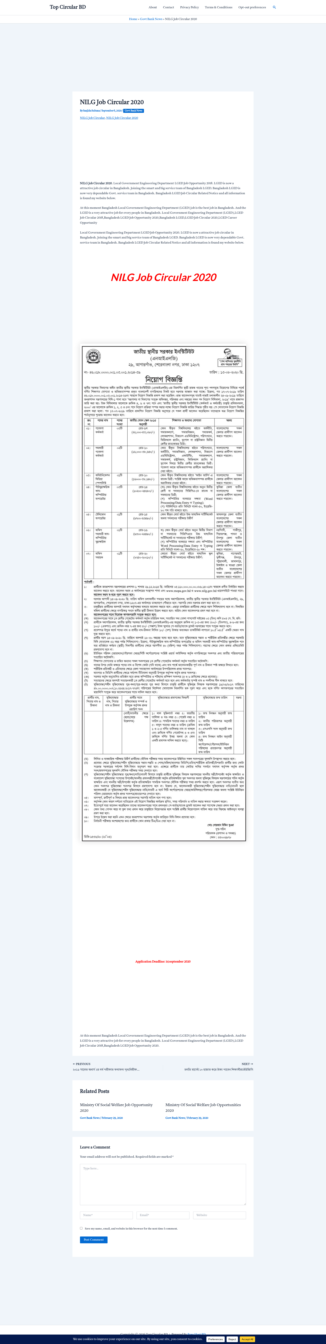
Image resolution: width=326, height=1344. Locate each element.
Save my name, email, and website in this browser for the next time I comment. (131, 1228)
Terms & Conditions (218, 7)
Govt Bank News (151, 19)
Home (133, 19)
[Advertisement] (163, 63)
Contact (168, 7)
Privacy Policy (189, 7)
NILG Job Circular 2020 (122, 118)
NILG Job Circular (92, 118)
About (153, 7)
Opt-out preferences (252, 7)
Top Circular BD (68, 7)
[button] (274, 7)
